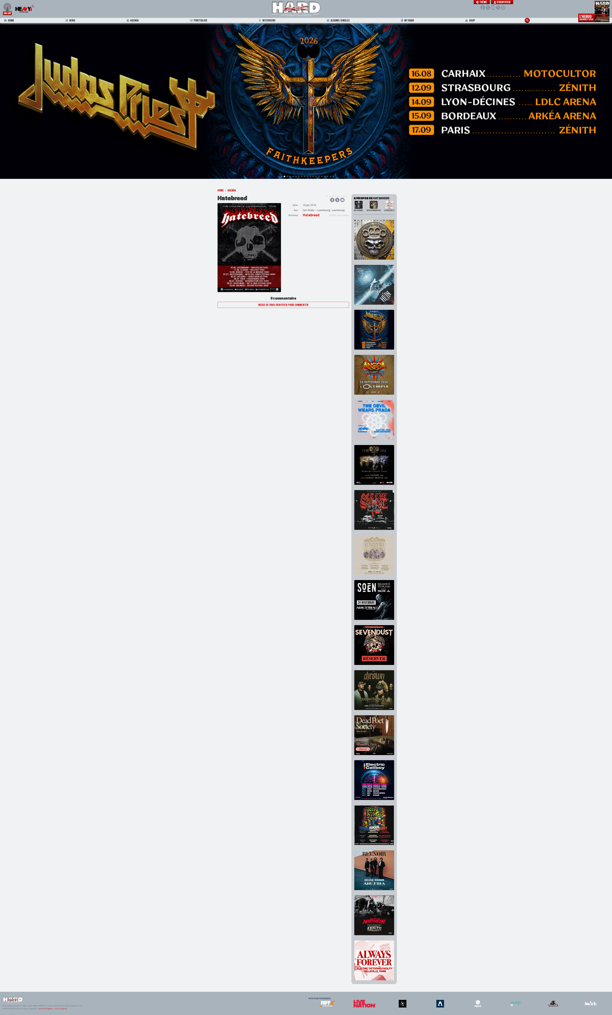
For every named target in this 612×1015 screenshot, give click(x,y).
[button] (482, 2)
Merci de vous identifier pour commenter (283, 305)
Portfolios (200, 20)
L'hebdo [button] (586, 17)
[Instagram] (498, 7)
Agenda (134, 20)
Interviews (268, 20)
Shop (472, 20)
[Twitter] (488, 7)
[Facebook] (483, 7)
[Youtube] (493, 7)
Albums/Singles (340, 20)
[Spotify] (503, 7)
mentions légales (45, 1008)
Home (11, 20)
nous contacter (60, 1008)
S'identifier (503, 2)
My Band (409, 20)
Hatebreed (311, 215)
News (72, 20)
